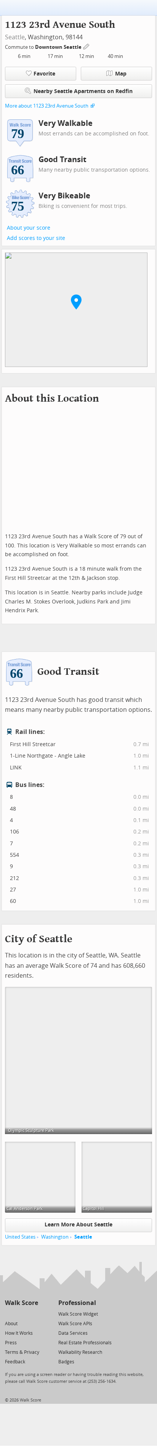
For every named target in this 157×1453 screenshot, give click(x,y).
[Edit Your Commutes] (86, 46)
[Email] (33, 1313)
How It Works (19, 1333)
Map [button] (121, 74)
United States (20, 1237)
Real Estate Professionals (85, 1342)
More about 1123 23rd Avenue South (46, 106)
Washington (55, 1237)
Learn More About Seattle (78, 1224)
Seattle (15, 37)
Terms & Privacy (22, 1352)
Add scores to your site (36, 238)
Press (11, 1342)
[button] (76, 302)
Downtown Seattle (59, 47)
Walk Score (21, 1303)
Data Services (73, 1333)
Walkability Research (80, 1352)
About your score (28, 228)
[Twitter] (9, 1313)
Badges (66, 1362)
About (11, 1323)
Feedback (15, 1362)
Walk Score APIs (75, 1323)
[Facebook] (21, 1313)
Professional (77, 1303)
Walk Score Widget (78, 1314)
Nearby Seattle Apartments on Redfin (83, 91)
